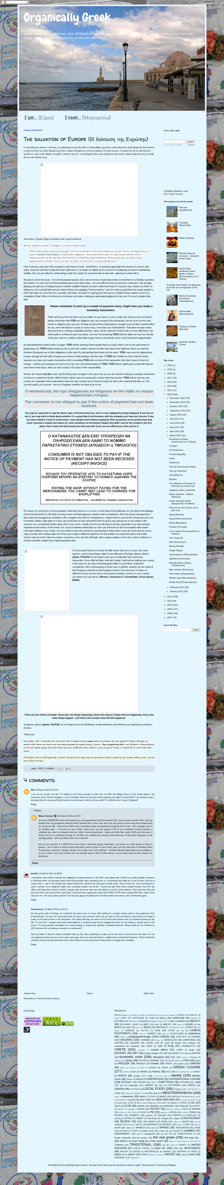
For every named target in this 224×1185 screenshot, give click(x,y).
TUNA (172, 1145)
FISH (186, 1060)
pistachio (164, 1112)
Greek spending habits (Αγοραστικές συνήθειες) (182, 502)
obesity (174, 1103)
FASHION (143, 1061)
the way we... (192, 1137)
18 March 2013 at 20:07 (69, 816)
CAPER (171, 1031)
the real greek (163, 1137)
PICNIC (143, 1112)
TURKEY (182, 1145)
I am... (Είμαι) (39, 117)
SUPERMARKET (122, 1134)
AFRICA (134, 1015)
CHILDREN (125, 1039)
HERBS (143, 1071)
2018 (170, 373)
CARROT (151, 1033)
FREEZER (123, 1063)
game (181, 1063)
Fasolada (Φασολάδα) (185, 223)
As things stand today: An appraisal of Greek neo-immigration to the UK (183, 287)
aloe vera (162, 1015)
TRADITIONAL (141, 1144)
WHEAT (145, 1155)
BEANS (181, 1021)
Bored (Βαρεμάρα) (178, 522)
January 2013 (177, 591)
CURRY (179, 1050)
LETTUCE (135, 1089)
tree (163, 1145)
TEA (170, 1134)
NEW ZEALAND (165, 1099)
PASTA (141, 1109)
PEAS (185, 1109)
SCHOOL (167, 1124)
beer (157, 1024)
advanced (191, 145)
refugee (165, 1118)
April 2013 (175, 431)
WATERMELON (151, 1152)
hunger (136, 1076)
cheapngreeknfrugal (139, 1036)
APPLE (181, 1015)
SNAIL (187, 1125)
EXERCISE (118, 1061)
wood (183, 1155)
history (156, 1071)
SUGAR (176, 1131)
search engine (169, 145)
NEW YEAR (145, 1099)
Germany (132, 1068)
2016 (170, 382)
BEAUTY (195, 1021)
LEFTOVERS (174, 1085)
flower (197, 1061)
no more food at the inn (189, 1100)
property (149, 1115)
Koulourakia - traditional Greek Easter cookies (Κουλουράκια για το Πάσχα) (188, 273)
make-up (128, 1093)
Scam (172, 458)
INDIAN (139, 1079)
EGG (173, 1057)
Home (89, 993)
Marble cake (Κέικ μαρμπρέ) (182, 578)
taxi (162, 1134)
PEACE (176, 1109)
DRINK (176, 1053)
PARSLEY (121, 1109)
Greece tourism (96, 289)
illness (129, 1079)
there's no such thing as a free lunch (141, 1141)
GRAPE (165, 1068)
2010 (170, 605)
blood (179, 1024)
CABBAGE (130, 1031)
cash (164, 1034)
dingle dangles (151, 1053)
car (182, 1031)
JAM (153, 1082)
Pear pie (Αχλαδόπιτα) (185, 208)
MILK (153, 1097)
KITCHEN (184, 1082)
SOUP (117, 1127)
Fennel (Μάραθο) (177, 454)
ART (124, 1018)
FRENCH (140, 1063)
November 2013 (178, 402)
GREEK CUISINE (186, 1067)
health (133, 1072)
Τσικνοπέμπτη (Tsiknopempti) (183, 554)
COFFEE (118, 1043)
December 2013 (178, 398)
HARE (125, 1072)
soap (196, 1124)
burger (116, 1031)
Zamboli (133, 1158)
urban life (159, 1148)
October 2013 (177, 406)
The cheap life (176, 538)
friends (155, 1063)
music (198, 1097)
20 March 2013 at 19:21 (56, 909)
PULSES (162, 1115)
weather (167, 1151)
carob (141, 1034)
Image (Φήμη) (176, 550)
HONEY (196, 1072)
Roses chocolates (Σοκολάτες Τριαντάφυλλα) (187, 298)
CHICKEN (195, 1036)
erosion (184, 1057)
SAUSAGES (152, 1124)
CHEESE (164, 1036)
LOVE (117, 1093)
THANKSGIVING (184, 1134)
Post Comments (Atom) (48, 998)
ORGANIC (169, 1106)
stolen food (147, 1131)
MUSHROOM (188, 1097)
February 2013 (177, 587)
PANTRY (196, 1106)
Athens (162, 1018)
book (128, 1027)
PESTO (122, 1112)
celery (122, 1037)
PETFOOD (132, 1112)
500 (116, 1015)
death (192, 1050)
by (178, 145)
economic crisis (130, 1057)
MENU (142, 1096)
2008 (170, 613)
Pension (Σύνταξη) (178, 527)
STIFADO (123, 1131)
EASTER (196, 1053)
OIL (193, 1102)
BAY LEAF (163, 1021)
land (121, 1085)
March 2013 (176, 435)
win (153, 1155)
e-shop (185, 1053)
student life (164, 1131)
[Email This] (58, 768)
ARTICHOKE (138, 1018)
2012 (170, 596)
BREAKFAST (162, 1027)
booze (138, 1027)
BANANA (144, 1021)
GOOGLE (152, 1068)
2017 (170, 378)
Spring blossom (176, 514)
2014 (170, 390)
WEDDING (182, 1152)
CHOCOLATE (170, 1040)
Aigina (142, 1015)
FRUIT (169, 1063)
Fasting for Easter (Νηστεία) (187, 327)
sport (153, 1128)
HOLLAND (171, 1072)
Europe (194, 1057)
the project (142, 1137)
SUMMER (50, 769)
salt (196, 1122)
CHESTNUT (181, 1037)
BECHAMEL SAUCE (129, 1024)
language (133, 1085)
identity (176, 1075)
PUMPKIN (176, 1115)
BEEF (146, 1024)
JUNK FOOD (165, 1082)
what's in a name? (124, 1154)
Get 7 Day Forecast (173, 194)
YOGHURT (119, 1157)
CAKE (157, 1030)
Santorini (129, 1124)
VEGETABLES (192, 1148)
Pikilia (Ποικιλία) (186, 238)
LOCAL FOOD (154, 1089)
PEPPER (196, 1109)
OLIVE (127, 1105)
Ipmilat (34, 873)
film (172, 1061)
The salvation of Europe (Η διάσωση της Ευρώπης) (182, 484)
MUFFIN (175, 1097)
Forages (173, 446)
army (116, 1018)
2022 (170, 365)
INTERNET (126, 1082)
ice (154, 1076)
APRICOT (192, 1015)
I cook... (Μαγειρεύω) (88, 117)
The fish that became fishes (182, 466)
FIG (166, 1061)
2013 (170, 394)
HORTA (122, 1075)
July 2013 (175, 419)
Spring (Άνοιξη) (176, 546)
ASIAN (152, 1018)
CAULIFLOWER (176, 1034)
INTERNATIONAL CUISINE (184, 1079)
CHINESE (145, 1040)
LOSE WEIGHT (192, 1089)
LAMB (197, 1082)
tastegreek (149, 1134)
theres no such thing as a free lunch (183, 1141)
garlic (122, 1068)
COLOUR (134, 1043)
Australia (194, 1018)
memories (127, 1096)
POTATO (118, 1115)
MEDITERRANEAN (177, 1093)
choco (158, 1040)
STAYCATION (182, 1127)
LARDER (149, 1085)
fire (179, 1061)
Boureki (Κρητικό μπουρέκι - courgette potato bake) (189, 256)
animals (172, 1015)
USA (176, 1148)
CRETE (41, 769)
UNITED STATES (142, 1148)
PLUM (184, 1112)
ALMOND (151, 1015)
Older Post (149, 993)
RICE (139, 1121)
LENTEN (119, 1089)
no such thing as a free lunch (153, 1103)
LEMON (191, 1085)
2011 (169, 601)
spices (129, 1128)
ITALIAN (142, 1082)
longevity (178, 1089)
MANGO (138, 1093)
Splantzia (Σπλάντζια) (179, 558)
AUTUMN (119, 1021)
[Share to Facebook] (66, 768)
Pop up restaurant (178, 471)
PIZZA (173, 1112)
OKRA (117, 1106)
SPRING (164, 1127)
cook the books (173, 1043)
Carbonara (174, 462)
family (129, 1060)
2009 (170, 609)
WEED (194, 1152)
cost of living (165, 1045)
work (192, 1154)
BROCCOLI (192, 1027)
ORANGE (154, 1106)
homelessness (184, 1072)
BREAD (147, 1027)
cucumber (141, 1050)
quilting (117, 1118)
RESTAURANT (191, 1118)
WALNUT (124, 1152)
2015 (170, 386)
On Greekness (176, 450)
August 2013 (176, 414)
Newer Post (30, 993)
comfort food (152, 1043)
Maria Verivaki (46, 816)
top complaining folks (113, 744)
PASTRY (155, 1108)
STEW (197, 1127)
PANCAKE (184, 1106)
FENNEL (155, 1060)
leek (161, 1085)
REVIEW (125, 1121)
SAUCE (139, 1125)
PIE (152, 1112)
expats (90, 741)
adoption (124, 1015)
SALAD (185, 1121)
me (145, 1093)
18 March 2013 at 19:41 (46, 790)
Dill (32, 790)
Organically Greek (67, 17)
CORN (149, 1046)
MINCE (162, 1096)
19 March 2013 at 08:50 (50, 873)
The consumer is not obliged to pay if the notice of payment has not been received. (89, 404)
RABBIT (140, 1118)
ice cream (163, 1076)
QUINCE (128, 1118)
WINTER (170, 1154)
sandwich (118, 1125)
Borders (173, 479)
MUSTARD (121, 1100)
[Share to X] (64, 768)
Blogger (172, 1165)
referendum (152, 1118)
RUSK (164, 1121)
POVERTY (134, 1115)
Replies (37, 810)
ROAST (152, 1121)
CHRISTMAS (189, 1040)
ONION (140, 1106)
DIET (135, 1053)
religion (176, 1118)
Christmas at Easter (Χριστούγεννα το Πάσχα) (182, 440)
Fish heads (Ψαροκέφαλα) (181, 573)
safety (175, 1122)
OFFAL (184, 1103)
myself (131, 1099)
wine (159, 1155)
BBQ (172, 1021)
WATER (136, 1152)
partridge (131, 1109)
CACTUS (144, 1031)
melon (116, 1097)
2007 (170, 617)
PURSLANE (191, 1115)
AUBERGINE (178, 1018)
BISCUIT (167, 1024)
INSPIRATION (155, 1079)
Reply (33, 804)
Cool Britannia (176, 475)
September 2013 (178, 410)
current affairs (159, 1049)
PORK (193, 1112)
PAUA (168, 1109)
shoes (179, 1124)
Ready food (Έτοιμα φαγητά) (183, 582)
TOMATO (119, 1145)
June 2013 (175, 423)
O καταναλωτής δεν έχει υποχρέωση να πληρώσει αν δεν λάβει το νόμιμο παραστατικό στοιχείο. (89, 393)
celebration (194, 1033)
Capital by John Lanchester (182, 490)
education (158, 1057)
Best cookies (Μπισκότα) (181, 569)
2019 (170, 369)
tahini (138, 1134)
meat (155, 1093)
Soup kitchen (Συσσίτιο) (180, 518)
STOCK (135, 1131)
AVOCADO (133, 1021)
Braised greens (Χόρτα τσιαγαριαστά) (180, 564)
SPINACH (140, 1127)
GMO (142, 1068)
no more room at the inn (125, 1103)
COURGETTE (188, 1046)
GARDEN (195, 1063)
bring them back (178, 1027)
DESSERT (120, 1053)
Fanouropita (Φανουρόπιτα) (186, 312)
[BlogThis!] (61, 768)
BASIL (154, 1021)
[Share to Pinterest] (69, 768)
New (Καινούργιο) (177, 542)
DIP (165, 1053)
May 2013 (175, 427)
